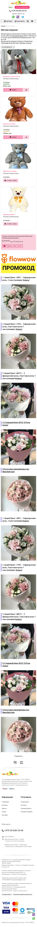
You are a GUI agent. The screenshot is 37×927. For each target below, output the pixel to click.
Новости (4, 808)
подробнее (6, 82)
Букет (12, 788)
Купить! (14, 90)
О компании (5, 802)
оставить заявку (12, 180)
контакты (21, 21)
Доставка (5, 815)
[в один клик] (26, 90)
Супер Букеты (25, 802)
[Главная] (10, 776)
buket (5, 788)
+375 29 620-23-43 (18, 11)
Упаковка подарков (26, 811)
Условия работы (6, 894)
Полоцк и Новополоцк (22, 7)
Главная (3, 26)
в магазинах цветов (17, 36)
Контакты (5, 805)
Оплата (4, 811)
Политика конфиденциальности (22, 894)
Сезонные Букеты (26, 808)
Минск (10, 7)
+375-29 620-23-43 (6, 43)
